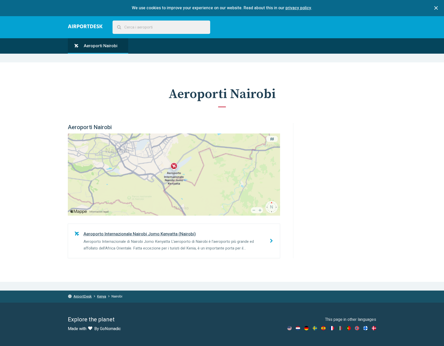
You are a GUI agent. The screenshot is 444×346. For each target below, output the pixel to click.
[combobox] (161, 27)
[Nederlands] (298, 328)
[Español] (323, 328)
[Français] (332, 328)
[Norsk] (357, 328)
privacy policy (298, 8)
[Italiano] (340, 328)
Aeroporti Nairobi (100, 46)
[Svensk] (315, 328)
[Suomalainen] (365, 328)
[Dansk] (374, 328)
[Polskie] (348, 328)
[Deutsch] (306, 328)
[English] (289, 328)
